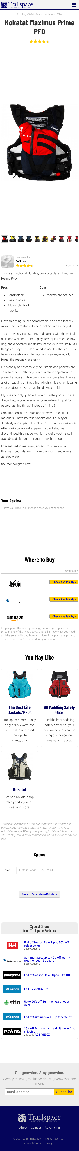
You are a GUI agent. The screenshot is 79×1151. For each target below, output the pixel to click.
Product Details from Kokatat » (39, 894)
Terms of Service (32, 1143)
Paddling (21, 14)
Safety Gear (34, 14)
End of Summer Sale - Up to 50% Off (48, 1017)
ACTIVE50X (42, 1034)
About (23, 1127)
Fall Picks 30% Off (36, 989)
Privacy (48, 1143)
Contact (36, 1127)
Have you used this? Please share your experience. (34, 507)
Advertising (52, 1127)
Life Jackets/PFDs (52, 14)
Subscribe (64, 1092)
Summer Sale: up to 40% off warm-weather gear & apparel (47, 959)
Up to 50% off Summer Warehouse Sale (47, 1003)
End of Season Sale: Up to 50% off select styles (46, 944)
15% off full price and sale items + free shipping (49, 1030)
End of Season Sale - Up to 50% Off (47, 975)
